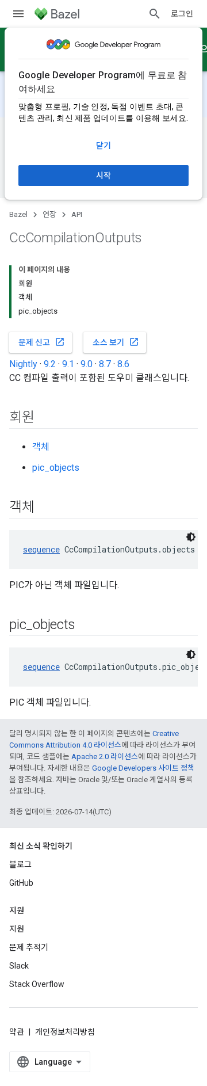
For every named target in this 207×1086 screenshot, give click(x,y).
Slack (19, 965)
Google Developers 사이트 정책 (143, 768)
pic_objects (55, 467)
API (76, 214)
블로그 (20, 864)
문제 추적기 (28, 947)
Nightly (23, 364)
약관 (16, 1032)
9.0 (86, 364)
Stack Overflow (36, 984)
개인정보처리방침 (65, 1032)
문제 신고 (41, 342)
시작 (103, 175)
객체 (40, 446)
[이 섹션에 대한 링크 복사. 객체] (45, 508)
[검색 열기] (155, 14)
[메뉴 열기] (18, 14)
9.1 (68, 364)
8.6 (123, 364)
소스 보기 (116, 342)
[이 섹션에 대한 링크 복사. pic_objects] (86, 625)
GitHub (21, 882)
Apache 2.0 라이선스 (104, 756)
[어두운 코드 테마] (191, 537)
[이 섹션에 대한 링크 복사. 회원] (45, 418)
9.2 (50, 364)
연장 (49, 214)
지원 (16, 928)
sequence (41, 549)
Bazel (18, 214)
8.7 (105, 364)
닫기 (103, 145)
